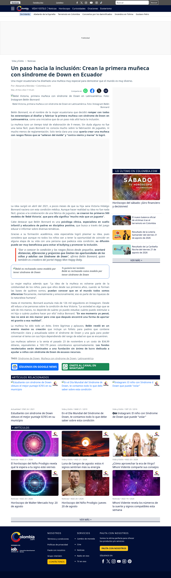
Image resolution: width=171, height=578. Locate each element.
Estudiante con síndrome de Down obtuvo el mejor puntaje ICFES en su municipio (33, 416)
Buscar (154, 2)
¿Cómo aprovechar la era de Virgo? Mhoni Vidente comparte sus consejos (135, 465)
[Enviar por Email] (105, 90)
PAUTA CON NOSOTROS (114, 548)
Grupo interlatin (54, 556)
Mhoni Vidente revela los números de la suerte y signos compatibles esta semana (135, 506)
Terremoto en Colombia (69, 14)
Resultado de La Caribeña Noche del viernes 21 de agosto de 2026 (145, 249)
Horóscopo (64, 8)
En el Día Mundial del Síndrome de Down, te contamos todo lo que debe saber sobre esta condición (84, 416)
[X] (81, 2)
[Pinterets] (130, 560)
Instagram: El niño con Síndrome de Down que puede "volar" (135, 415)
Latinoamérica (86, 358)
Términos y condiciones (58, 539)
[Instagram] (86, 2)
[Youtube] (91, 2)
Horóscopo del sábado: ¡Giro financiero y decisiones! (136, 204)
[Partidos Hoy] (96, 2)
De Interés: (25, 14)
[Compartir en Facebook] (92, 90)
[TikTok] (101, 2)
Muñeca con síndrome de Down (58, 358)
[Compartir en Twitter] (99, 90)
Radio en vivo (83, 556)
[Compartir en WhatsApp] (85, 90)
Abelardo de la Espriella (44, 14)
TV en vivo (81, 561)
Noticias (15, 2)
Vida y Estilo (18, 61)
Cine (79, 544)
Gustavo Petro (142, 14)
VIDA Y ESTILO (39, 8)
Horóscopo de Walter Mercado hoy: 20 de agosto (34, 504)
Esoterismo (106, 8)
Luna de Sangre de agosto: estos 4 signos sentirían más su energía (83, 465)
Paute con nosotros (56, 550)
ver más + (136, 260)
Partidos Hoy (38, 2)
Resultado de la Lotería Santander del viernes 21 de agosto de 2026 (144, 234)
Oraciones (93, 8)
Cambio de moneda (86, 538)
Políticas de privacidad (57, 544)
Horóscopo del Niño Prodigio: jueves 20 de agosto (84, 504)
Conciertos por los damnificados (97, 14)
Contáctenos (57, 561)
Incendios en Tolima (124, 14)
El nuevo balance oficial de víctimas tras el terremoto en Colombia (144, 220)
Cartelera (59, 2)
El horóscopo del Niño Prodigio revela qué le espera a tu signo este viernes (34, 465)
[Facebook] (77, 2)
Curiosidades (79, 8)
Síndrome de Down (29, 358)
